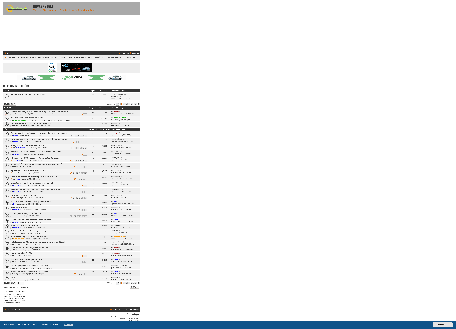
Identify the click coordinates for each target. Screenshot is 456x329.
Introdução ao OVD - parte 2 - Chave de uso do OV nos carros (38, 139)
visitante (19, 173)
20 (77, 216)
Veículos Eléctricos (52, 114)
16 (83, 136)
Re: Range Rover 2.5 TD (119, 94)
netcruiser (16, 216)
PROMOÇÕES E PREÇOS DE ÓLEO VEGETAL (28, 213)
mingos (116, 164)
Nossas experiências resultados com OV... (29, 271)
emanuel (116, 176)
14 (78, 136)
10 (76, 160)
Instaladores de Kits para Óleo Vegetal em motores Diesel (37, 242)
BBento (15, 233)
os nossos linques (18, 207)
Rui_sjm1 (116, 158)
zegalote (116, 170)
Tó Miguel (16, 274)
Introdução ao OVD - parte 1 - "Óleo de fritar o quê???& (35, 152)
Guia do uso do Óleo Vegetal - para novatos (30, 220)
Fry (14, 204)
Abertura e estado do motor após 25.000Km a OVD (33, 176)
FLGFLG (15, 262)
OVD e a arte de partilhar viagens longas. (29, 231)
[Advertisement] (71, 33)
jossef (18, 179)
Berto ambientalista (20, 268)
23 (85, 216)
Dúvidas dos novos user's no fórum (26, 118)
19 (75, 216)
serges (116, 111)
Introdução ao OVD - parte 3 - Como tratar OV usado (34, 158)
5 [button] (131, 104)
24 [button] (136, 104)
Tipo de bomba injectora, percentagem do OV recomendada (38, 133)
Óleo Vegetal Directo (16, 86)
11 (78, 160)
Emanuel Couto (19, 120)
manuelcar (20, 148)
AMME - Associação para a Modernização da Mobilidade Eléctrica (40, 111)
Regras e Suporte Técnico (60, 120)
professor (116, 145)
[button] (117, 104)
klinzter (15, 126)
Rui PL (15, 244)
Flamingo (116, 183)
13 (75, 136)
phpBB (116, 316)
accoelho (116, 152)
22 (82, 216)
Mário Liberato (19, 239)
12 (75, 148)
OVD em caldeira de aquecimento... (26, 259)
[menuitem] (7, 53)
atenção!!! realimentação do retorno (27, 145)
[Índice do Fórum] (17, 8)
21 (80, 216)
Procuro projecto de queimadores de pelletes (31, 266)
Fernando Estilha (119, 266)
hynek (15, 135)
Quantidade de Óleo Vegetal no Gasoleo (29, 247)
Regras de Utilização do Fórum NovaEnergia (30, 123)
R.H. (14, 255)
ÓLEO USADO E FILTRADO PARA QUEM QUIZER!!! (30, 202)
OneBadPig (17, 280)
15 (80, 136)
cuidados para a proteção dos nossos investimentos (35, 189)
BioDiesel (47, 126)
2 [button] (123, 104)
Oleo (12, 277)
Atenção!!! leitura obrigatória (24, 225)
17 (85, 136)
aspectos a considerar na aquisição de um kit (31, 183)
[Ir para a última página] (120, 111)
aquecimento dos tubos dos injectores (28, 170)
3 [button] (126, 104)
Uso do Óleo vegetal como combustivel (28, 236)
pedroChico (117, 139)
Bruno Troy (117, 189)
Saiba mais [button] (68, 325)
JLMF (15, 114)
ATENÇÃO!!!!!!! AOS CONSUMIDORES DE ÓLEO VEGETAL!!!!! (36, 164)
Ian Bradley (135, 314)
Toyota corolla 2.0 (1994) (21, 253)
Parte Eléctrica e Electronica (23, 195)
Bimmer (116, 96)
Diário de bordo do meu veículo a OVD (27, 94)
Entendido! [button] (442, 325)
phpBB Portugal (134, 318)
